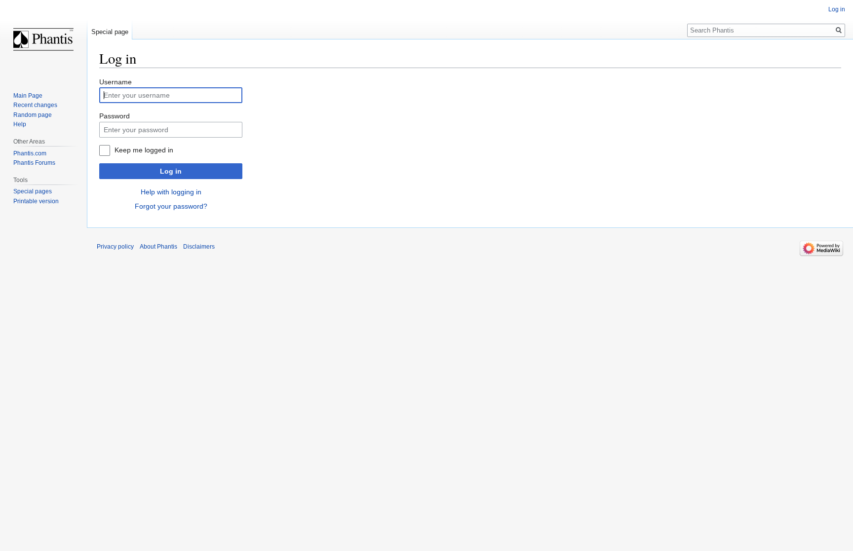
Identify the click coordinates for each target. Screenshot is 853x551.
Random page (32, 114)
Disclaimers (199, 246)
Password (114, 116)
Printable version (36, 201)
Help (19, 124)
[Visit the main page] (43, 39)
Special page (109, 32)
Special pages (32, 191)
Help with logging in (171, 192)
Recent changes (35, 105)
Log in (171, 171)
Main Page (27, 95)
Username (115, 82)
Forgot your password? (171, 206)
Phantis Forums (34, 162)
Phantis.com (29, 153)
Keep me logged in (144, 150)
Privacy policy (115, 246)
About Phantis (158, 246)
